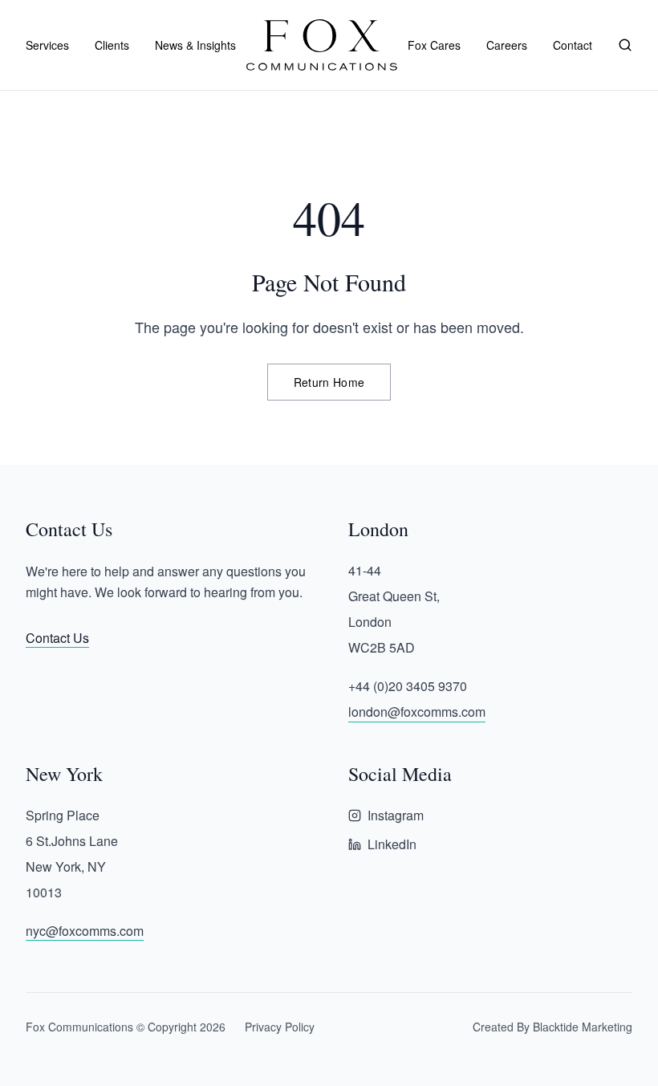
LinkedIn (392, 844)
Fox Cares (434, 45)
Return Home (329, 382)
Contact (572, 45)
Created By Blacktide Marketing (552, 1027)
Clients (112, 45)
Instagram (396, 815)
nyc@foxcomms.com (85, 930)
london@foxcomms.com (416, 711)
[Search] (625, 45)
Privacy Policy (280, 1027)
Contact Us (57, 637)
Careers (506, 45)
